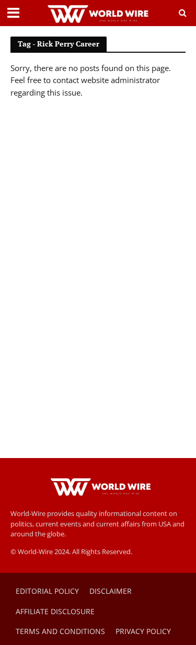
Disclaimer (110, 591)
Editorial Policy (47, 591)
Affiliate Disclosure (55, 611)
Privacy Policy (143, 631)
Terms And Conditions (60, 631)
